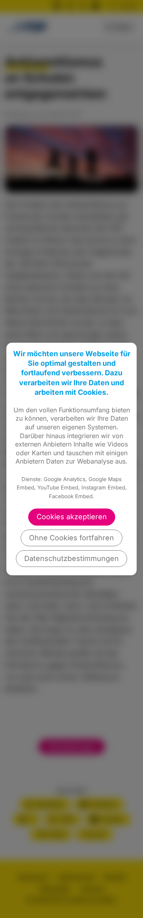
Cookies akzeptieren (72, 516)
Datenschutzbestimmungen (71, 558)
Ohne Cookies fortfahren (71, 538)
